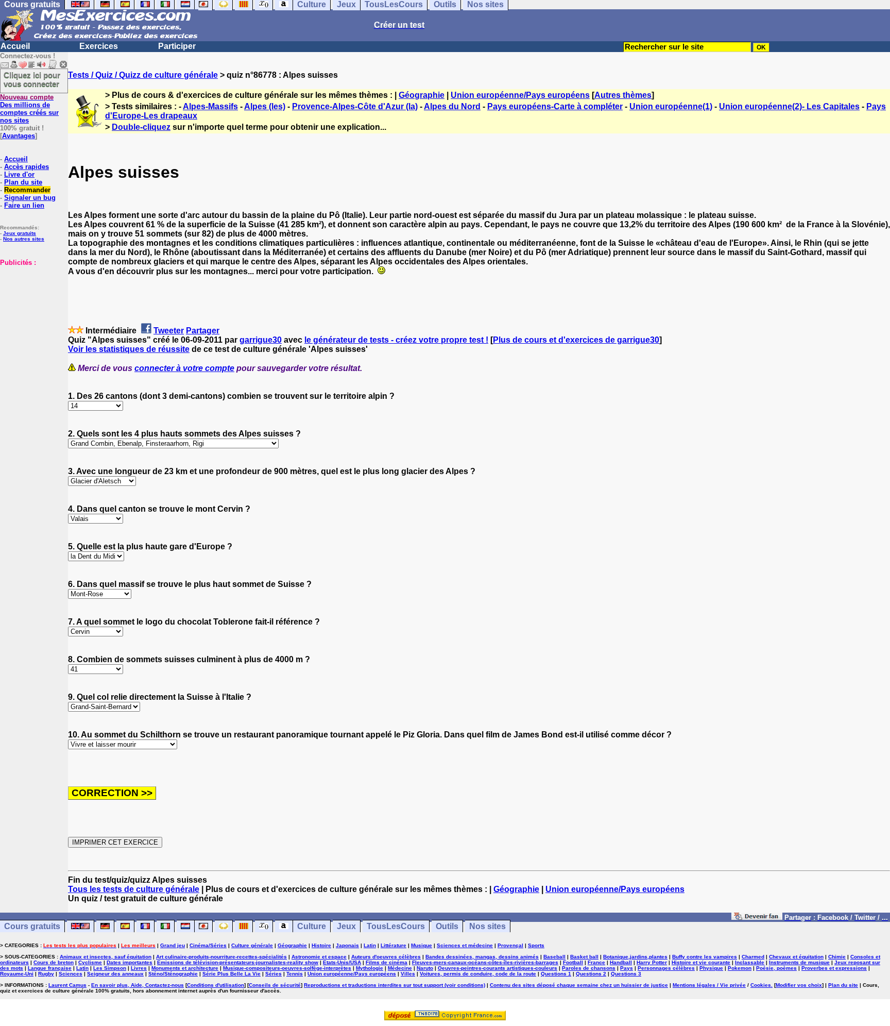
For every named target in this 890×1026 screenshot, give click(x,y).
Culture (311, 926)
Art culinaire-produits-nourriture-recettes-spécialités (221, 957)
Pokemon (739, 968)
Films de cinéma (386, 962)
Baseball (554, 957)
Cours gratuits (32, 926)
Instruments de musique (799, 962)
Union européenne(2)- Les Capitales (789, 106)
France (596, 962)
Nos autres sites (23, 239)
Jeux (346, 926)
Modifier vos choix (799, 985)
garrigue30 (260, 339)
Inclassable (749, 962)
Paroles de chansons (588, 968)
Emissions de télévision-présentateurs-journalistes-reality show (237, 962)
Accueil (15, 46)
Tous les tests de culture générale (133, 889)
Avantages (18, 136)
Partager (202, 330)
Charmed (753, 957)
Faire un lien (24, 205)
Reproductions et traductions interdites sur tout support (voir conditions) (394, 985)
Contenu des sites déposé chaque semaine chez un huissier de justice (579, 985)
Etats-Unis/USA (342, 962)
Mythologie (369, 968)
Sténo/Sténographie (173, 974)
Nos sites (487, 926)
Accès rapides (26, 167)
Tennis (294, 974)
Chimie (837, 957)
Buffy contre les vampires (704, 957)
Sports (536, 945)
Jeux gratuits (19, 233)
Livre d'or (19, 174)
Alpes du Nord (452, 106)
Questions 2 (591, 974)
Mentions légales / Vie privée (709, 985)
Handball (621, 962)
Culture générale (252, 945)
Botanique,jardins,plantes (635, 957)
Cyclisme (90, 962)
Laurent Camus (67, 985)
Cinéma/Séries (208, 945)
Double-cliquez (141, 127)
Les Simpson (109, 968)
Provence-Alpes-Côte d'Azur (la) (355, 106)
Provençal (510, 945)
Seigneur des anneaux (115, 974)
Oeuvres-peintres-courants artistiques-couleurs (497, 968)
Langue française (50, 968)
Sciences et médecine (465, 945)
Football (573, 962)
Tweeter (168, 330)
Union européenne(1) (670, 106)
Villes (408, 974)
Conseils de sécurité (275, 985)
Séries (273, 974)
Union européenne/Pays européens (520, 95)
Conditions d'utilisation (215, 985)
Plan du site (23, 182)
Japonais (347, 945)
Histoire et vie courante (701, 962)
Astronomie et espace (319, 957)
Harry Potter (652, 962)
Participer (177, 46)
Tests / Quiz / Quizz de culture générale (143, 75)
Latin (370, 945)
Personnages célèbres (666, 968)
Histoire (321, 945)
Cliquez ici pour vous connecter (32, 79)
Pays (626, 968)
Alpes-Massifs (210, 106)
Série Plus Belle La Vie (231, 974)
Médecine (400, 968)
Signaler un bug (30, 197)
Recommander (27, 190)
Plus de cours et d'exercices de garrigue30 (576, 339)
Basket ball (584, 957)
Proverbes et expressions (834, 968)
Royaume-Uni (16, 974)
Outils (447, 926)
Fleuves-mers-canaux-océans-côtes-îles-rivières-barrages (485, 962)
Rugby (46, 974)
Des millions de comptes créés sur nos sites (29, 108)
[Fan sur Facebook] (756, 917)
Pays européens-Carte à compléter (555, 106)
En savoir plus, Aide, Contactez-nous (137, 985)
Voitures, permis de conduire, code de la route (478, 974)
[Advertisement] (31, 317)
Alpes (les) (264, 106)
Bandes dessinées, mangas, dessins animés (482, 957)
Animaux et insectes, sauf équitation (105, 957)
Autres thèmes (623, 95)
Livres (139, 968)
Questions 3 (626, 974)
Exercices (98, 46)
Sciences (70, 974)
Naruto (425, 968)
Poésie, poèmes (776, 968)
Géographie (421, 95)
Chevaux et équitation (796, 957)
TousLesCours (396, 926)
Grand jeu (172, 945)
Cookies (760, 985)
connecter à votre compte (184, 368)
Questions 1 (556, 974)
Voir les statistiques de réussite (129, 349)
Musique (421, 945)
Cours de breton (53, 962)
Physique (711, 968)
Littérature (393, 945)
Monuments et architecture (184, 968)
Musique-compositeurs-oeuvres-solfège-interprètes (287, 968)
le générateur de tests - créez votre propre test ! (396, 339)
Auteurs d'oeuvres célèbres (386, 957)
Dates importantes (129, 962)
